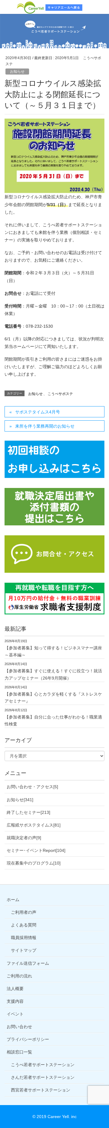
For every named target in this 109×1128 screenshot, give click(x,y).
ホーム (13, 899)
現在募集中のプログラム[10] (34, 863)
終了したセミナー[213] (28, 812)
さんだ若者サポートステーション (42, 1077)
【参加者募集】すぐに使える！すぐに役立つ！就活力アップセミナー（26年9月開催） (53, 674)
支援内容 (15, 1001)
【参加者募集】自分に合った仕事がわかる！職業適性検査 (53, 720)
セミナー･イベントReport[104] (36, 850)
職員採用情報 (23, 937)
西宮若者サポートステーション (40, 1090)
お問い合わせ (19, 1026)
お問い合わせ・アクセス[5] (32, 786)
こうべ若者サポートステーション (42, 1064)
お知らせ (17, 71)
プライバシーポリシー (28, 1039)
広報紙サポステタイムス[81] (34, 825)
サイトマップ (23, 950)
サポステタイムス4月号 (37, 411)
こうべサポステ (60, 394)
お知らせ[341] (20, 799)
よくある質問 (23, 924)
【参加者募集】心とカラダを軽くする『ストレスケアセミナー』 (53, 697)
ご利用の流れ (19, 975)
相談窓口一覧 (19, 1052)
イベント (15, 1014)
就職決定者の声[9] (24, 837)
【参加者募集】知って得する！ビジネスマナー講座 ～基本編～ (53, 651)
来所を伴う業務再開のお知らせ (44, 426)
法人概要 (15, 988)
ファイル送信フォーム (28, 963)
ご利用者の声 (23, 912)
